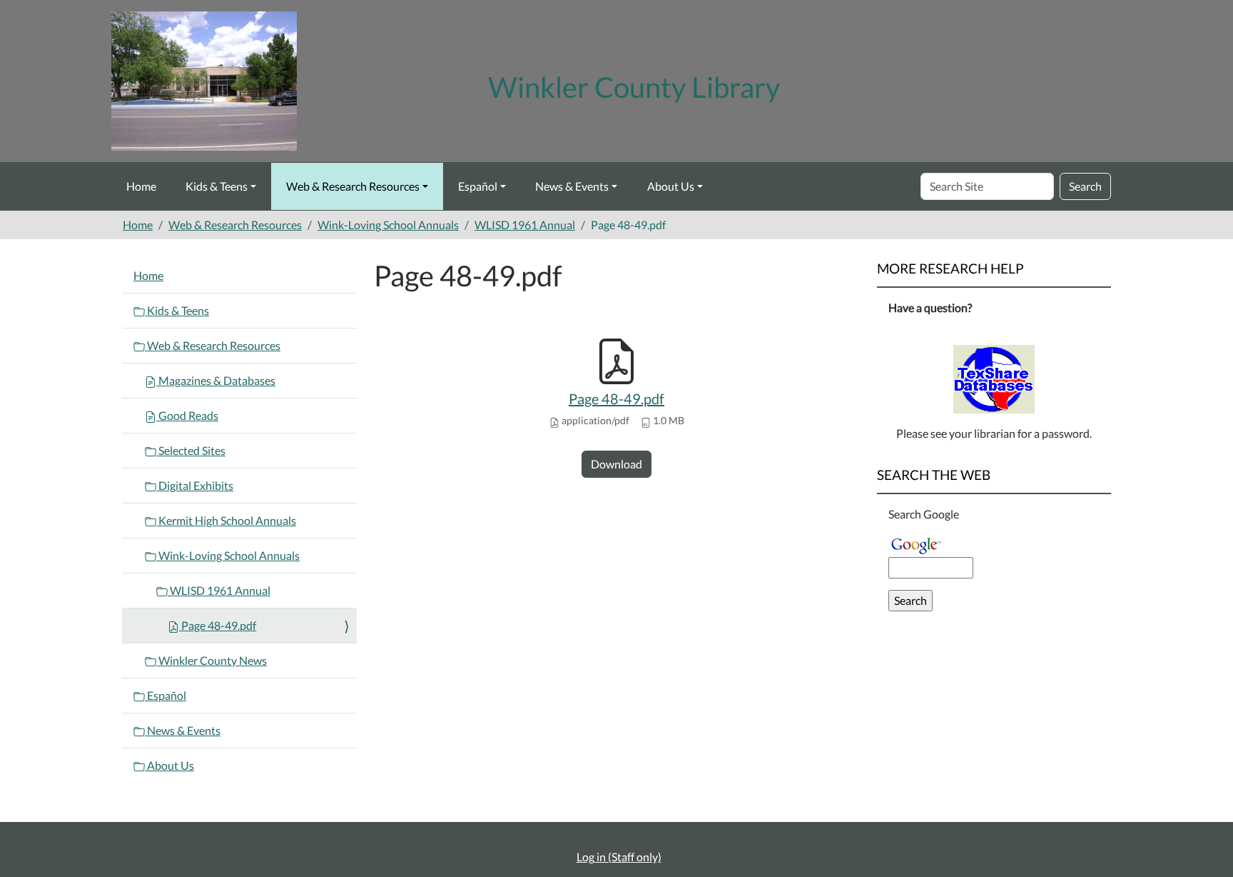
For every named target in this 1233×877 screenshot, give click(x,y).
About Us (670, 186)
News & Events (572, 186)
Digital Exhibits (194, 485)
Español (477, 186)
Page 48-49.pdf (616, 398)
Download (616, 464)
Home (141, 186)
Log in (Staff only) (619, 856)
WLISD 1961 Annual (525, 224)
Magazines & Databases (215, 380)
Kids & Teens (217, 186)
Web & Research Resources (353, 186)
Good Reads (187, 415)
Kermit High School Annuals (226, 520)
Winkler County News (211, 660)
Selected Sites (190, 450)
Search (1085, 186)
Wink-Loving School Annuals (388, 224)
